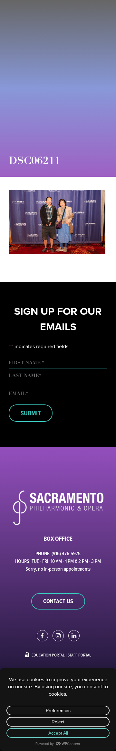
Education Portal (48, 655)
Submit (31, 413)
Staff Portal (79, 655)
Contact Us (58, 601)
